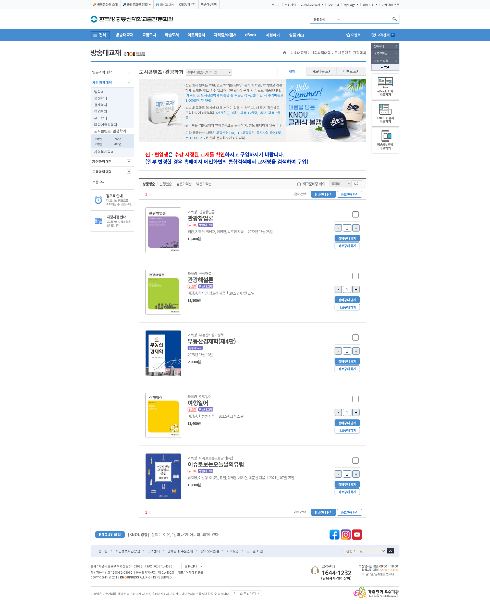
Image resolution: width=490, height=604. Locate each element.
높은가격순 (184, 184)
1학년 (98, 139)
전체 (292, 71)
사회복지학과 (104, 151)
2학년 (117, 139)
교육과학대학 (102, 171)
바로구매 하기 (349, 194)
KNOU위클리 (187, 4)
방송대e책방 (209, 4)
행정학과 (100, 98)
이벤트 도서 (351, 71)
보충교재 (98, 181)
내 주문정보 (380, 53)
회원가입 (290, 5)
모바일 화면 (255, 551)
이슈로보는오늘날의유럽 (216, 464)
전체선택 (300, 194)
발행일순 (166, 184)
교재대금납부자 (310, 5)
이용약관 (101, 551)
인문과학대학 (102, 72)
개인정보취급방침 (127, 551)
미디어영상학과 (105, 124)
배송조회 (368, 5)
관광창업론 (200, 218)
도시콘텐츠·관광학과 (110, 131)
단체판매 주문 (390, 5)
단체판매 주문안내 (180, 551)
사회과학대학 (102, 82)
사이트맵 (233, 551)
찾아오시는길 (210, 551)
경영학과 (100, 111)
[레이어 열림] (383, 35)
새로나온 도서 (321, 71)
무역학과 (100, 117)
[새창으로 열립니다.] (246, 592)
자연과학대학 (102, 161)
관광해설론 (200, 279)
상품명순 (149, 184)
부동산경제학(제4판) (212, 341)
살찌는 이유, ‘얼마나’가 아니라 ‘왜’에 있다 (173, 534)
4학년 (117, 144)
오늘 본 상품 (385, 61)
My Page (349, 5)
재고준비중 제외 (314, 183)
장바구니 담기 (323, 194)
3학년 (98, 144)
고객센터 (154, 551)
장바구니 (333, 5)
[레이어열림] (136, 4)
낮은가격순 (204, 184)
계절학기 (273, 35)
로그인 (276, 5)
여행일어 (198, 402)
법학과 (99, 91)
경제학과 (100, 104)
